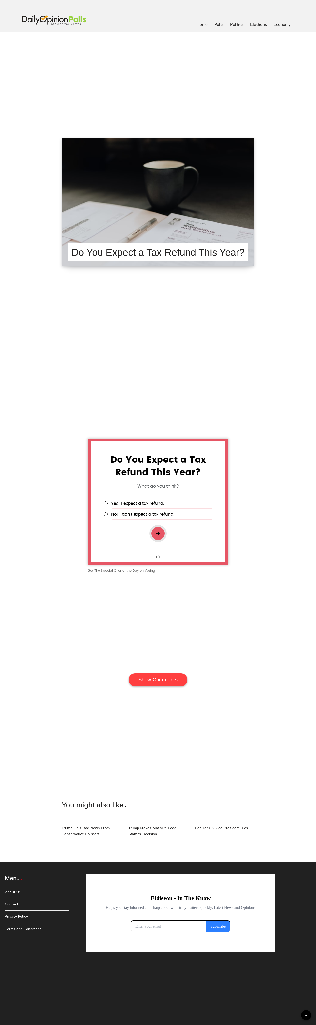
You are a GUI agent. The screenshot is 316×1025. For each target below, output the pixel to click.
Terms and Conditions (23, 929)
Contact (11, 904)
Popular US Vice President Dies (221, 828)
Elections (258, 24)
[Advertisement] (158, 78)
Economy (282, 24)
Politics (236, 24)
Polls (219, 24)
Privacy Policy (16, 916)
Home (202, 24)
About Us (13, 892)
